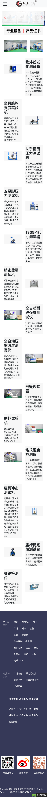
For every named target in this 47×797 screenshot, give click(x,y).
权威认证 (13, 721)
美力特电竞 (31, 673)
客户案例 (33, 709)
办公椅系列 (6, 624)
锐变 (35, 622)
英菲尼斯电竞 (32, 680)
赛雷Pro (25, 622)
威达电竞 (18, 680)
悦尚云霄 (18, 686)
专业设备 (23, 709)
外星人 (17, 654)
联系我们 (33, 699)
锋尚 (16, 635)
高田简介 (13, 709)
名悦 (32, 628)
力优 (34, 654)
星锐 (16, 628)
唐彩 (26, 654)
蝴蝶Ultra (18, 660)
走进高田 (13, 699)
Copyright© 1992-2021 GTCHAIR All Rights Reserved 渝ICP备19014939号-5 (21, 790)
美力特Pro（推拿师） (24, 641)
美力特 (25, 635)
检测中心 (23, 699)
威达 (24, 628)
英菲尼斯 (18, 647)
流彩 (36, 647)
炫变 (16, 622)
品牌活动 (13, 715)
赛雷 (28, 647)
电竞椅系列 (6, 675)
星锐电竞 (18, 673)
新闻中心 (33, 715)
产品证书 (23, 715)
